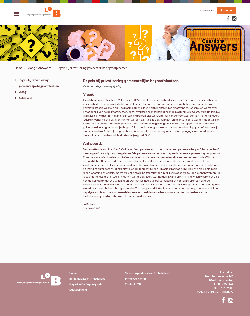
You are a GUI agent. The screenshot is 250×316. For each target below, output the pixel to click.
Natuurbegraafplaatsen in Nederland (147, 273)
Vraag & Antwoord (39, 68)
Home (18, 68)
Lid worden (226, 10)
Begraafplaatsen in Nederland (87, 278)
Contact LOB (133, 284)
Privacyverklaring (135, 278)
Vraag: (23, 92)
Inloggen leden (206, 10)
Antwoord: (25, 98)
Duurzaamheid (78, 289)
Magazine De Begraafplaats (86, 284)
